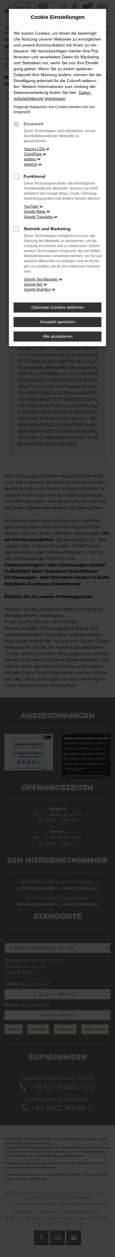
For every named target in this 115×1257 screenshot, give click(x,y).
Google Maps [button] (35, 211)
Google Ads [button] (33, 284)
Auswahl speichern (57, 321)
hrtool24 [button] (31, 164)
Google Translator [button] (39, 217)
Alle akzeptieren (58, 336)
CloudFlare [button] (33, 154)
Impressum (55, 98)
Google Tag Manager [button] (41, 279)
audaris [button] (30, 159)
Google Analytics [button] (38, 289)
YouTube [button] (31, 206)
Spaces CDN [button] (35, 149)
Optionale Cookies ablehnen (57, 307)
